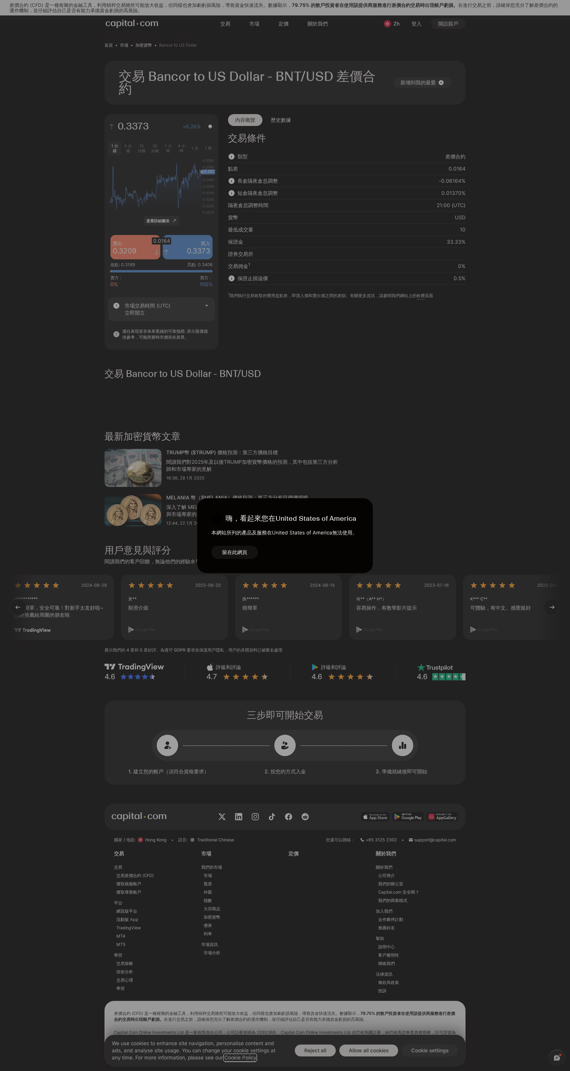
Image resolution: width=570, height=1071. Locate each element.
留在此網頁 (234, 552)
